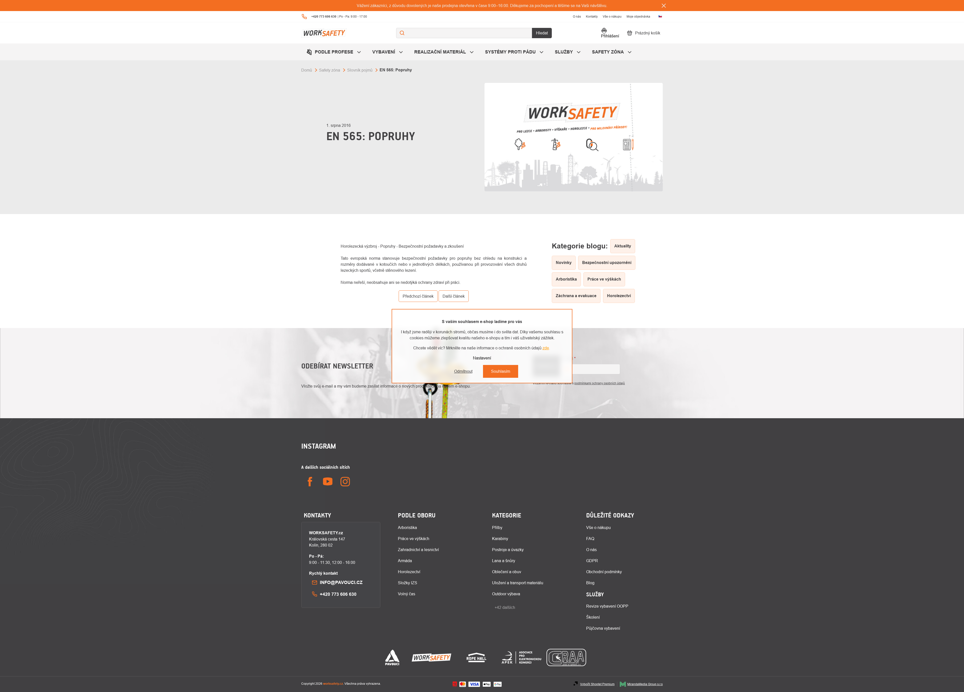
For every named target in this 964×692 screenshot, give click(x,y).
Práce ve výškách (413, 538)
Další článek (454, 296)
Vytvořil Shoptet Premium (597, 684)
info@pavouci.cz (341, 582)
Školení (593, 617)
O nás (577, 16)
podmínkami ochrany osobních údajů (599, 383)
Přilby (497, 527)
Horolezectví (409, 571)
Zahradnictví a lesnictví (418, 549)
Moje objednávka (638, 16)
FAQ (590, 538)
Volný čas (406, 594)
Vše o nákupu (612, 16)
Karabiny (500, 538)
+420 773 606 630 (338, 594)
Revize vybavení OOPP (607, 606)
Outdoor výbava (506, 594)
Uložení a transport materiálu (517, 582)
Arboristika (407, 527)
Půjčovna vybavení (603, 628)
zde (546, 348)
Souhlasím (500, 371)
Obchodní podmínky (604, 571)
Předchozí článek (418, 296)
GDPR (592, 560)
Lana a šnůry (503, 560)
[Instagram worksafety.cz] (345, 482)
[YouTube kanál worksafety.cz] (327, 482)
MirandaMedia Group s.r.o (645, 684)
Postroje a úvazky (508, 549)
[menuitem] (334, 51)
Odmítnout (463, 371)
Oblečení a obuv (506, 571)
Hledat (542, 33)
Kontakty (592, 16)
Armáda (405, 560)
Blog (590, 582)
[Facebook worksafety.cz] (310, 482)
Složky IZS (407, 582)
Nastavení (482, 358)
